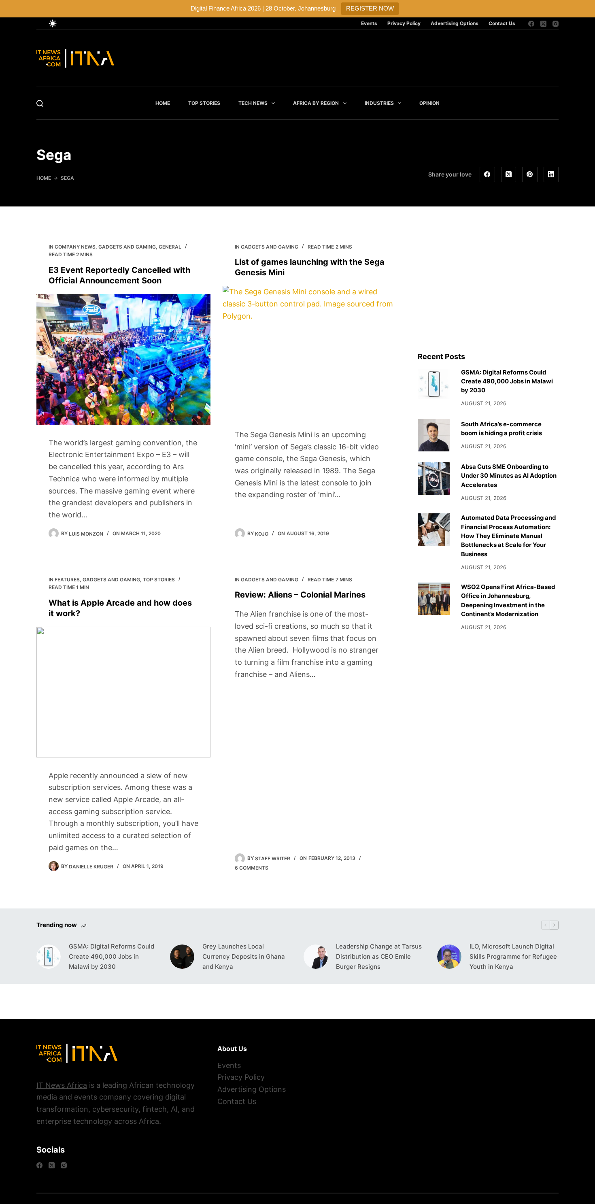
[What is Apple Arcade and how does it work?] (123, 692)
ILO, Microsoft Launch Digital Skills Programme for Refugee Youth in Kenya (513, 956)
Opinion (429, 103)
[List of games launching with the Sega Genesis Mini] (310, 351)
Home (162, 103)
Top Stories (204, 103)
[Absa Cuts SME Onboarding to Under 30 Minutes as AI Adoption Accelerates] (434, 478)
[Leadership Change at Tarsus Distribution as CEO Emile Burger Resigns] (316, 956)
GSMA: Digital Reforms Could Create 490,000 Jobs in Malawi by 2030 (507, 381)
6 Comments (251, 868)
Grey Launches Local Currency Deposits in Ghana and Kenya (243, 956)
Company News (75, 247)
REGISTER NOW (370, 8)
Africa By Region (316, 103)
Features (67, 579)
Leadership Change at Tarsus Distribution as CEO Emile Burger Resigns (379, 956)
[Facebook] (531, 24)
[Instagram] (555, 24)
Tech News (253, 103)
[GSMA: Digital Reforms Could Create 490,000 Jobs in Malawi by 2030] (434, 384)
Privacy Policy (404, 23)
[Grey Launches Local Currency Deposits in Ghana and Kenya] (182, 956)
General (170, 247)
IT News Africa (61, 1085)
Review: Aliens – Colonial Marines (300, 595)
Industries (379, 103)
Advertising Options (454, 23)
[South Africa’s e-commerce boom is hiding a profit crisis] (434, 435)
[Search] (39, 103)
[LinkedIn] (551, 174)
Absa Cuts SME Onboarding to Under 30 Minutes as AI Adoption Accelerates (509, 476)
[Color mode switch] (53, 23)
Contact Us (502, 23)
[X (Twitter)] (543, 24)
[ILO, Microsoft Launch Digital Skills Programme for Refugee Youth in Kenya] (449, 956)
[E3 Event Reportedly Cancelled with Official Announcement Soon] (123, 359)
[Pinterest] (530, 174)
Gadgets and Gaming (127, 247)
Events (369, 23)
